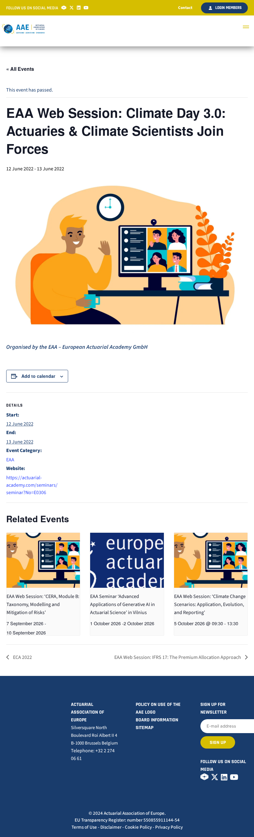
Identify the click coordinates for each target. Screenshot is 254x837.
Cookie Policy (138, 827)
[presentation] (43, 560)
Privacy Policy (169, 827)
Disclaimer (110, 827)
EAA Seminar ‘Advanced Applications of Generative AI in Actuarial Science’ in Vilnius (122, 604)
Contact (185, 8)
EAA (10, 459)
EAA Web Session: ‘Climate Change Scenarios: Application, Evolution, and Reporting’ (210, 604)
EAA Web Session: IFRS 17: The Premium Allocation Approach (178, 657)
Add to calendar (38, 376)
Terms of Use (84, 827)
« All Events (20, 68)
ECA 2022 (22, 657)
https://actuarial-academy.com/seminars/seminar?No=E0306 (32, 485)
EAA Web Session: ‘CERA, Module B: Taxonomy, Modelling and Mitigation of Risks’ (43, 604)
